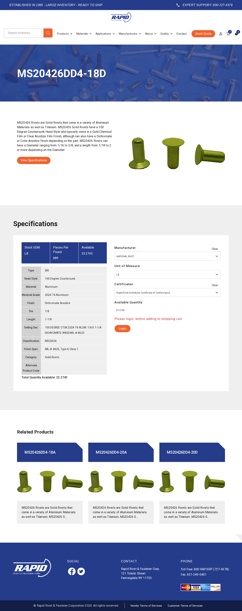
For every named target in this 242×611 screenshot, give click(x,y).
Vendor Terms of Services (146, 605)
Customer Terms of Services (185, 605)
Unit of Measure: (127, 266)
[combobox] (167, 256)
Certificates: (124, 284)
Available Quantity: (128, 302)
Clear (215, 248)
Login (122, 328)
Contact (181, 33)
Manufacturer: (125, 248)
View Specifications (34, 160)
